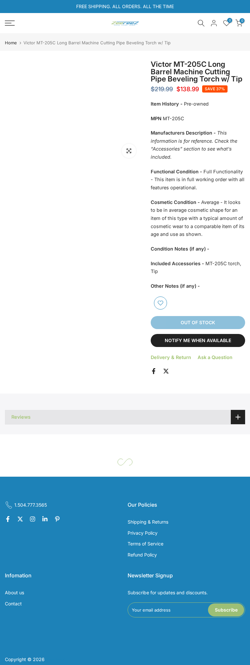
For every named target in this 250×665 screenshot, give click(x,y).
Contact (13, 603)
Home (11, 43)
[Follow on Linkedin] (45, 519)
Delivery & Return (171, 357)
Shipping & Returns (148, 522)
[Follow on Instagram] (32, 519)
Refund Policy (142, 554)
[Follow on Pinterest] (57, 519)
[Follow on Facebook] (8, 519)
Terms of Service (145, 543)
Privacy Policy (143, 533)
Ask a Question (215, 357)
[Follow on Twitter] (20, 519)
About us (14, 592)
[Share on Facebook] (154, 371)
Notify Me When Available (198, 340)
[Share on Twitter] (166, 371)
